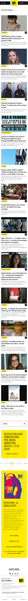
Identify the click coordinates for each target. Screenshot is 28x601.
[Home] (14, 3)
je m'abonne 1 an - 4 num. (14, 541)
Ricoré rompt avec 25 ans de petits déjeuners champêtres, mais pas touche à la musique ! (14, 376)
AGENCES (4, 99)
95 (25, 463)
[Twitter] (12, 573)
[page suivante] (26, 463)
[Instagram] (15, 573)
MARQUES (4, 66)
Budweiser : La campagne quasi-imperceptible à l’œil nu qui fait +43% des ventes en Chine (14, 310)
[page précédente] (1, 463)
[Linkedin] (17, 573)
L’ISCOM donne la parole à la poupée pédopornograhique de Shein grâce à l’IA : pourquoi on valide (13, 38)
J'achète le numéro (14, 535)
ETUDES (3, 402)
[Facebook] (10, 573)
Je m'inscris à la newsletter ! (12, 454)
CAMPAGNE (4, 32)
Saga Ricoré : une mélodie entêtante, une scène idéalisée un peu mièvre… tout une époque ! (12, 343)
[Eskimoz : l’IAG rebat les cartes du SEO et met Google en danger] (14, 393)
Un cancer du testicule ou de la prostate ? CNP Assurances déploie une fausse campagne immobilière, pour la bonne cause (13, 138)
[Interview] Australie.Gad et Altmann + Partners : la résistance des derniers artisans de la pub (14, 105)
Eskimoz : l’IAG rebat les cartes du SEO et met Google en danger (12, 407)
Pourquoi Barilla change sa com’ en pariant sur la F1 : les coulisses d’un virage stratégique (13, 207)
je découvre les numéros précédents (14, 547)
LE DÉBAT (4, 166)
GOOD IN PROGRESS (6, 132)
